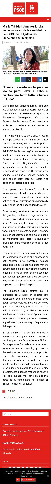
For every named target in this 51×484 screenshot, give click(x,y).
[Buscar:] (25, 414)
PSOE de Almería (24, 42)
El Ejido (11, 391)
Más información (28, 480)
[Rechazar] (48, 476)
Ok (17, 480)
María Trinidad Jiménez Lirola (18, 397)
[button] (47, 19)
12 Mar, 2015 (10, 42)
